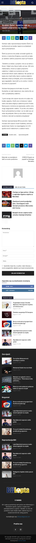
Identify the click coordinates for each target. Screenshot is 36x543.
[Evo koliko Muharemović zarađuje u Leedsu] (7, 361)
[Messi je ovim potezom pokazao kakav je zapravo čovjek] (7, 389)
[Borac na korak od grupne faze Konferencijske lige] (7, 324)
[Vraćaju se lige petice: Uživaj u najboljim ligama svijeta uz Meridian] (7, 194)
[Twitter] (8, 38)
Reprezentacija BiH (18, 20)
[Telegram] (26, 38)
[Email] (21, 38)
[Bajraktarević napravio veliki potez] (7, 342)
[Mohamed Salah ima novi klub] (7, 370)
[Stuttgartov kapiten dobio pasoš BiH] (7, 474)
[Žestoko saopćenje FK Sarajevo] (7, 314)
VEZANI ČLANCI (7, 187)
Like (32, 286)
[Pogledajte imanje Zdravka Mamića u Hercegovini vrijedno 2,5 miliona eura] (7, 305)
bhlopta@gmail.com (23, 517)
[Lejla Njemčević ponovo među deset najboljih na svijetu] (7, 333)
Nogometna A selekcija (7, 22)
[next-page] (6, 222)
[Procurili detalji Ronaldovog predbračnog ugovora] (7, 431)
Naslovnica (4, 8)
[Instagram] (21, 530)
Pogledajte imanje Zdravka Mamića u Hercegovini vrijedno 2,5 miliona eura (23, 304)
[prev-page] (3, 222)
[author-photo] (18, 178)
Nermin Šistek (22, 540)
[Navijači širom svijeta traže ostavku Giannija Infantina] (7, 215)
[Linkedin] (17, 38)
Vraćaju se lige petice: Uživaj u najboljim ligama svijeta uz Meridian (22, 194)
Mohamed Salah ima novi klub (22, 368)
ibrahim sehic (12, 134)
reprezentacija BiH (23, 134)
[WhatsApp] (13, 38)
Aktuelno (11, 8)
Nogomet (10, 20)
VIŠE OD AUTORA (20, 187)
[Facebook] (4, 38)
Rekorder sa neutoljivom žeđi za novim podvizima (9, 158)
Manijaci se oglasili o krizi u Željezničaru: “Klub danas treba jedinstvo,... (23, 379)
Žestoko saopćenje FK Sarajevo (23, 312)
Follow (30, 290)
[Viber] (30, 38)
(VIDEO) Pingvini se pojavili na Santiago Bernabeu (28, 159)
